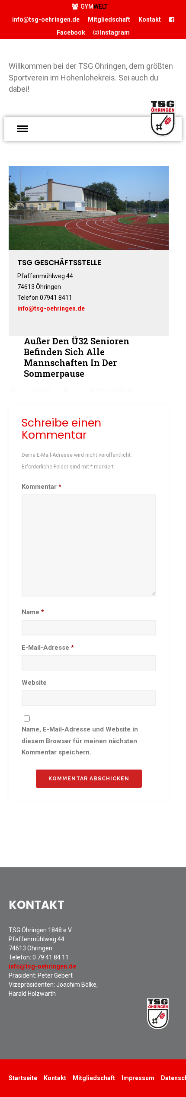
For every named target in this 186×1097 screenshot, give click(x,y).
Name (33, 612)
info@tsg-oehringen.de (46, 19)
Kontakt (149, 19)
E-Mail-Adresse (48, 647)
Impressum (138, 1078)
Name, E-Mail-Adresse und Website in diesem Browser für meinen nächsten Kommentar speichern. (80, 740)
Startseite (23, 1078)
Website (34, 682)
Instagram (114, 32)
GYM (94, 6)
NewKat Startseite (112, 390)
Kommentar (41, 487)
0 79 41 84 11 (50, 957)
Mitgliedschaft (109, 19)
